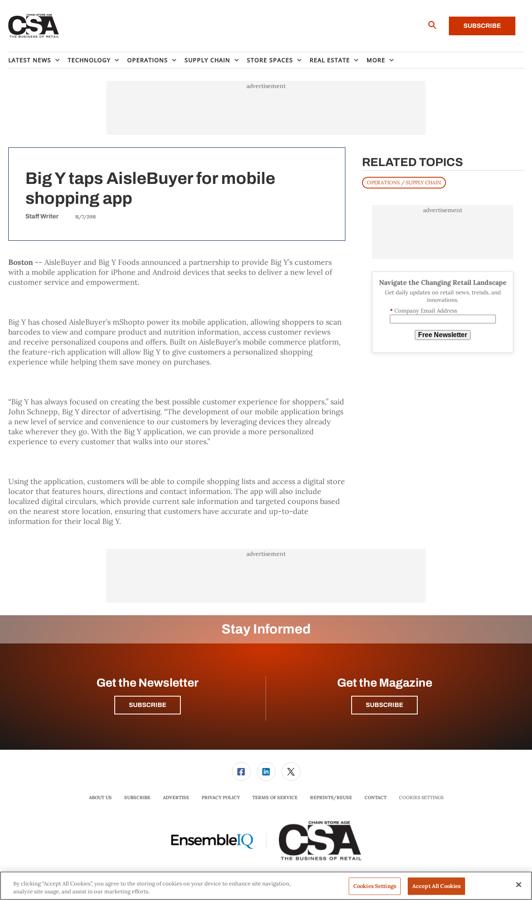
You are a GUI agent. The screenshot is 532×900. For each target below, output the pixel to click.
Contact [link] (376, 797)
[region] (266, 885)
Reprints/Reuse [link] (331, 797)
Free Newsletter (442, 334)
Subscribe (482, 25)
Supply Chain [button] (207, 60)
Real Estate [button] (330, 60)
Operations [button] (147, 60)
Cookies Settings (421, 797)
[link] (241, 771)
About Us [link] (100, 797)
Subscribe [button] (147, 705)
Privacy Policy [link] (221, 797)
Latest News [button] (29, 60)
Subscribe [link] (137, 797)
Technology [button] (89, 60)
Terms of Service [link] (275, 797)
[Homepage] (33, 26)
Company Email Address (423, 310)
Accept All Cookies (436, 886)
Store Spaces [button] (270, 60)
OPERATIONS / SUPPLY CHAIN (404, 182)
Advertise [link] (176, 797)
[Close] (519, 885)
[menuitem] (38, 60)
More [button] (376, 60)
